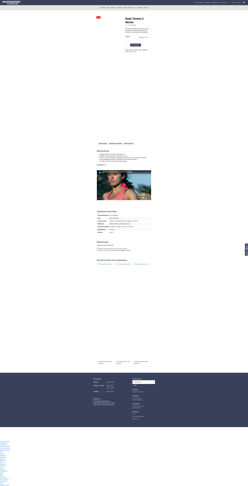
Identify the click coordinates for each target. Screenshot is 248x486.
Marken (124, 7)
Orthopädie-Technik (5, 450)
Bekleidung (113, 7)
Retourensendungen (137, 400)
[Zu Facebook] (246, 251)
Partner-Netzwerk (4, 480)
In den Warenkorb (135, 45)
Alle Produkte (102, 7)
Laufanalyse (3, 445)
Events (2, 473)
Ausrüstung (119, 7)
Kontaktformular (136, 408)
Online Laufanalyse (5, 446)
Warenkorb (140, 7)
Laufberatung (3, 443)
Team (1, 483)
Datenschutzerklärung (138, 416)
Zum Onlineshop (136, 398)
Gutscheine (130, 7)
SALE (135, 7)
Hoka (130, 51)
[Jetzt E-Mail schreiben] (246, 248)
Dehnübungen (3, 471)
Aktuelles (2, 469)
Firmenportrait (3, 478)
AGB (133, 414)
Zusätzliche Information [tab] (115, 143)
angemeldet (105, 250)
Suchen (135, 385)
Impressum (135, 418)
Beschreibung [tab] (103, 143)
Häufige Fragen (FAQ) (138, 406)
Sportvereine (3, 481)
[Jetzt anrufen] (246, 245)
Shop (1, 452)
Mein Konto (146, 7)
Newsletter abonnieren (138, 391)
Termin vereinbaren (5, 441)
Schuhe (108, 7)
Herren (127, 51)
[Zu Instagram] (246, 254)
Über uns (2, 476)
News (1, 474)
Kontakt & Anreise (4, 485)
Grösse (128, 36)
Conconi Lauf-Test (4, 448)
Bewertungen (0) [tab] (128, 143)
